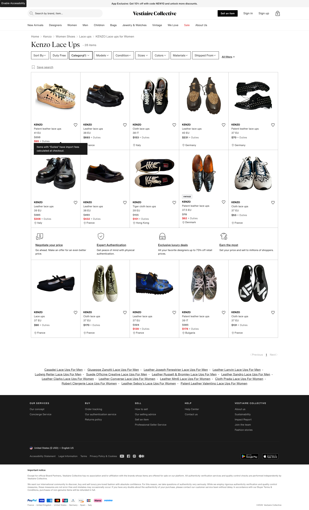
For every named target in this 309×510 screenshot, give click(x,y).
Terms (83, 456)
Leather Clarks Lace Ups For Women (68, 379)
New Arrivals (35, 25)
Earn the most (228, 245)
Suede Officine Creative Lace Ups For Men (116, 374)
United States (60, 505)
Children (99, 25)
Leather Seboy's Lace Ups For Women (149, 383)
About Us (201, 25)
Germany (73, 505)
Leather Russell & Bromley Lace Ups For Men (184, 374)
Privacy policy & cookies (103, 456)
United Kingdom (44, 505)
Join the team (243, 425)
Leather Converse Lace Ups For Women (127, 379)
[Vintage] (164, 25)
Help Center (192, 409)
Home (35, 36)
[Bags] (119, 25)
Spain (82, 505)
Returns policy (93, 419)
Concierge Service (40, 414)
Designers (55, 25)
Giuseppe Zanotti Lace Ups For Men (113, 370)
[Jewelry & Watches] (149, 25)
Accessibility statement (42, 456)
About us (240, 409)
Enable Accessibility (13, 3)
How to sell (141, 409)
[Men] (91, 25)
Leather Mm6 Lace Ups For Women (185, 379)
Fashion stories (243, 430)
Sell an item (228, 13)
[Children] (107, 25)
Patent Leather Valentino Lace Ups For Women (214, 383)
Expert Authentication (111, 245)
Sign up (264, 13)
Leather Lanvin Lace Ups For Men (237, 370)
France (31, 505)
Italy (90, 505)
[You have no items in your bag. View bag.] (277, 13)
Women (72, 25)
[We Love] (181, 25)
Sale (187, 25)
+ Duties (45, 141)
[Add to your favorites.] (75, 125)
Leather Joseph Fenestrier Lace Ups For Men (176, 370)
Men (85, 25)
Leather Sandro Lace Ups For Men (245, 374)
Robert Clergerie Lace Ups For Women (89, 383)
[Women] (79, 25)
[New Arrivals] (46, 25)
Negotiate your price (49, 245)
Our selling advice (145, 414)
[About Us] (210, 25)
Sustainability (243, 414)
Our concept (37, 409)
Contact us (191, 414)
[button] (277, 13)
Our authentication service (100, 414)
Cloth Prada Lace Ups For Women (239, 379)
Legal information (67, 456)
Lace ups (85, 36)
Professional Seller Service (150, 425)
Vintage (157, 25)
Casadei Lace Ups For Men (63, 370)
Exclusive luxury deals (173, 245)
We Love (173, 25)
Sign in (248, 13)
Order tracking (93, 409)
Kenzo (47, 36)
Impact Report (243, 419)
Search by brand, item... (49, 13)
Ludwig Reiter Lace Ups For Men (58, 374)
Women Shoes (65, 36)
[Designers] (64, 25)
